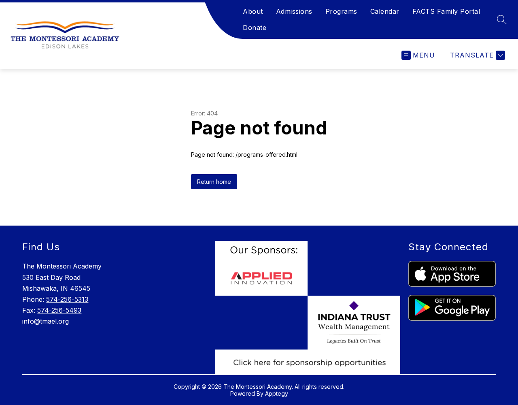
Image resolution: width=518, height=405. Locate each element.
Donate (254, 27)
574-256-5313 (67, 299)
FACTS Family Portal (446, 11)
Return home (214, 181)
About (253, 11)
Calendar (384, 11)
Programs (341, 11)
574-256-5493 (59, 310)
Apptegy (276, 393)
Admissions (294, 11)
